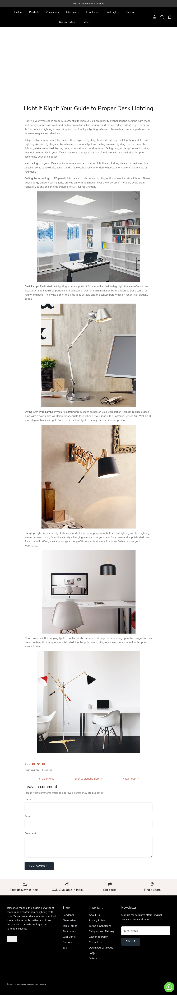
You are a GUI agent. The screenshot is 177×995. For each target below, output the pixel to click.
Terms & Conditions (100, 926)
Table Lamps (72, 12)
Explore (18, 12)
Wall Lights (112, 12)
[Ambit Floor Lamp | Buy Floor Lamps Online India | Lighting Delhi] (88, 702)
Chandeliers (52, 12)
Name (28, 799)
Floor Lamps (93, 12)
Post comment (39, 865)
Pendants (34, 12)
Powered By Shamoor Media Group (31, 984)
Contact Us (95, 942)
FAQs (92, 953)
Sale (65, 947)
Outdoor (130, 12)
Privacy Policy (97, 920)
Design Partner (67, 22)
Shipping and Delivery (101, 931)
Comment (30, 833)
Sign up (131, 941)
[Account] (154, 17)
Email (28, 816)
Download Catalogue (101, 947)
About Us (94, 915)
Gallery (86, 22)
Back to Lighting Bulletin (88, 778)
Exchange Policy (98, 937)
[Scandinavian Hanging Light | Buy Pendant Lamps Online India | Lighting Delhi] (88, 592)
